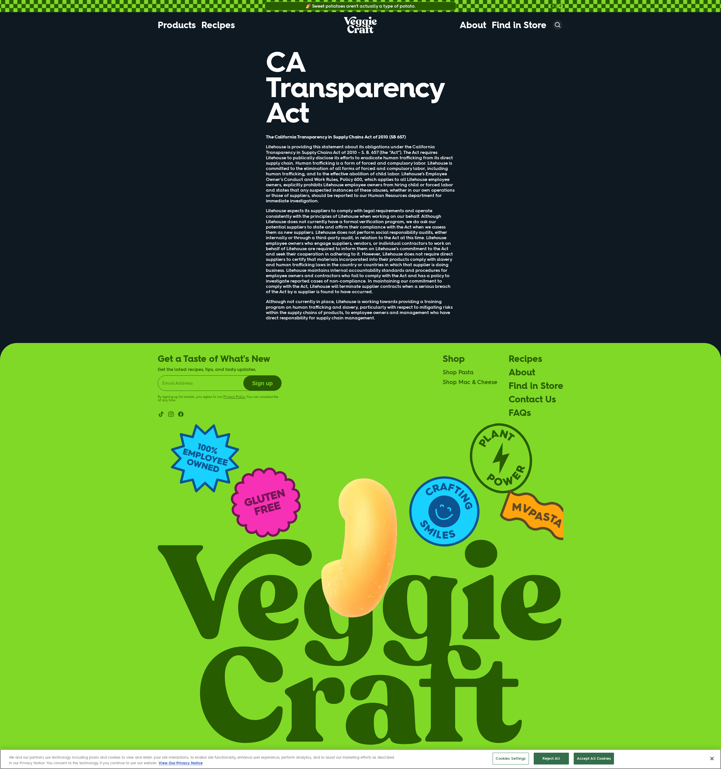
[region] (360, 759)
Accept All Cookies (594, 758)
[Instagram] (171, 414)
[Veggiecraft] (360, 25)
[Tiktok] (161, 414)
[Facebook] (180, 414)
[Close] (712, 758)
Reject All (551, 758)
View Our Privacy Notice (181, 763)
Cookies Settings (511, 758)
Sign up (262, 383)
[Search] (557, 25)
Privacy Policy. (234, 397)
